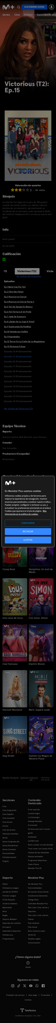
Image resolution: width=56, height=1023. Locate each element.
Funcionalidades (35, 888)
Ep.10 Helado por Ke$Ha (16, 331)
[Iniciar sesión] (51, 7)
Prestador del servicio (15, 995)
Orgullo (5, 861)
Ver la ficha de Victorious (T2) (18, 408)
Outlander (32, 837)
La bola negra (34, 813)
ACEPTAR (28, 540)
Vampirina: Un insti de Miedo (41, 571)
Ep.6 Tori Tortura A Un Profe (17, 311)
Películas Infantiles (10, 834)
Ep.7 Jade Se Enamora (15, 316)
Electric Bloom (37, 664)
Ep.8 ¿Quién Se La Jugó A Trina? (19, 321)
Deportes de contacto (11, 923)
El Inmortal (32, 825)
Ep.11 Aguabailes (12, 336)
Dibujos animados (35, 856)
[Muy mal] (12, 189)
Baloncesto (7, 907)
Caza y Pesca (33, 864)
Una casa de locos (12, 618)
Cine (17, 14)
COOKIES (28, 1000)
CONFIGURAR (28, 523)
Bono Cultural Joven (36, 931)
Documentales (8, 853)
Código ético (33, 900)
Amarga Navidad (35, 821)
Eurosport (6, 927)
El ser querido (34, 809)
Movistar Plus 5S (34, 868)
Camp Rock (8, 569)
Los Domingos (34, 817)
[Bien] (24, 189)
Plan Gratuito (33, 923)
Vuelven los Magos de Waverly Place (40, 757)
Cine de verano (8, 830)
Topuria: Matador (9, 919)
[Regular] (20, 189)
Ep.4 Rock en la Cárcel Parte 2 (19, 301)
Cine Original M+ (9, 810)
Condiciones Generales (38, 896)
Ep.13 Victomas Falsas (14, 346)
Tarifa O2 (32, 935)
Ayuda (28, 967)
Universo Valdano (9, 903)
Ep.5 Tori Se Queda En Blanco (18, 306)
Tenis (4, 911)
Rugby (4, 915)
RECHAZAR (28, 531)
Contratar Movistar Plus (38, 903)
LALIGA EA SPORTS (10, 892)
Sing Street (8, 755)
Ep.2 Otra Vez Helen (13, 291)
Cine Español (8, 814)
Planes (31, 919)
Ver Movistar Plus (35, 884)
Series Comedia (9, 849)
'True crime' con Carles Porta (40, 849)
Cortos (5, 826)
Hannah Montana (12, 709)
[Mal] (16, 189)
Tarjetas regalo (34, 939)
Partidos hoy (7, 935)
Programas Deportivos (37, 860)
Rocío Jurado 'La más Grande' (40, 845)
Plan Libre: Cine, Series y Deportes (38, 909)
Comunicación (34, 943)
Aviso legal (32, 995)
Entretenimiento (9, 857)
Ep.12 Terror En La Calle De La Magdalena (24, 341)
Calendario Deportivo (11, 931)
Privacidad (45, 995)
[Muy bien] (27, 189)
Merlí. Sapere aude (39, 709)
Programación (8, 939)
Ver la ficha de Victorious (28, 276)
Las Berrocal (33, 841)
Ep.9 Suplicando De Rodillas (17, 326)
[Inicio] (8, 7)
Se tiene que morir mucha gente (39, 831)
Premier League (9, 896)
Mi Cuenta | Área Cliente (38, 892)
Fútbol (28, 14)
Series (6, 14)
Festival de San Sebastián (38, 852)
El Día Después (8, 900)
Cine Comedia (8, 818)
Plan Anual (32, 927)
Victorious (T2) (26, 271)
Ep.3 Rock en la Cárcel (15, 296)
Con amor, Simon (38, 618)
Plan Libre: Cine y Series (38, 915)
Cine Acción (7, 822)
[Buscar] (18, 7)
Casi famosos (10, 664)
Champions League (10, 888)
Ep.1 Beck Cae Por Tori (15, 287)
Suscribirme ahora (34, 7)
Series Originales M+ (11, 842)
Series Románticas (10, 845)
